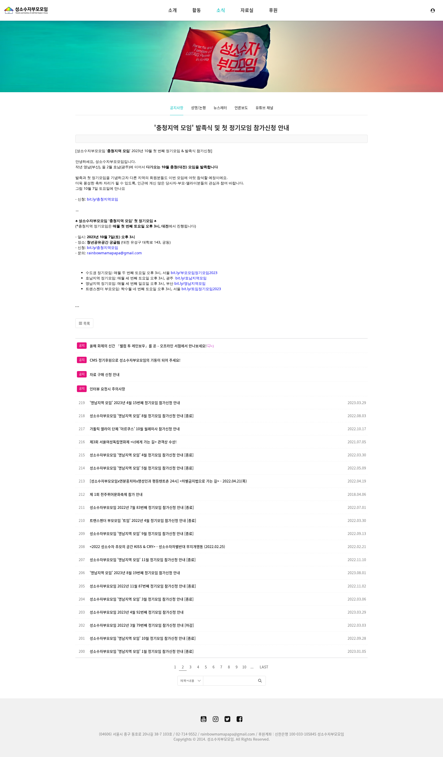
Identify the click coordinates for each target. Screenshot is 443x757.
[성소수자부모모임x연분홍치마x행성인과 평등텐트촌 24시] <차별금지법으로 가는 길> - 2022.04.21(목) (168, 480)
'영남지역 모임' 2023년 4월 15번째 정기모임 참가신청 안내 (135, 402)
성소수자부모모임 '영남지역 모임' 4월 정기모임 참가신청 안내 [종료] (142, 454)
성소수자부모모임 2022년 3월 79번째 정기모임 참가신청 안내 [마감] (142, 625)
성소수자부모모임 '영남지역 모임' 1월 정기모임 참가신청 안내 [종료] (142, 651)
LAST (264, 666)
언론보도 (241, 107)
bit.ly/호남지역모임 (191, 278)
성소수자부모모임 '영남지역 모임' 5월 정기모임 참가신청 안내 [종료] (142, 467)
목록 (86, 323)
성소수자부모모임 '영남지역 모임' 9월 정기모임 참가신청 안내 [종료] (142, 533)
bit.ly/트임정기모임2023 (201, 288)
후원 (273, 10)
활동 (196, 10)
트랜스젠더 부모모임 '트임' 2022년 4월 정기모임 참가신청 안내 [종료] (143, 520)
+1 (212, 346)
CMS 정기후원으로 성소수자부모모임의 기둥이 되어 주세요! (135, 360)
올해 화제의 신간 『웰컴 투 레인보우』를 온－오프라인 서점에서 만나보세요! (148, 345)
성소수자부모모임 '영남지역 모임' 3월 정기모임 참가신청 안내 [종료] (142, 599)
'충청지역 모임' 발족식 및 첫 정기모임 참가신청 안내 (221, 127)
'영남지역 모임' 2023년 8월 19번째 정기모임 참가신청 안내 (135, 572)
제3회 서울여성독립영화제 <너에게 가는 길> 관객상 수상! (133, 441)
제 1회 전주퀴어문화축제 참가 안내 (116, 494)
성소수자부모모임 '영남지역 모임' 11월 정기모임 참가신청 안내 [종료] (143, 559)
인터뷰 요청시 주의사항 (107, 388)
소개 (172, 10)
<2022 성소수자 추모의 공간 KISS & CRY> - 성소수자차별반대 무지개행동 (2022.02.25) (157, 546)
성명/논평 (198, 107)
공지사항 (176, 107)
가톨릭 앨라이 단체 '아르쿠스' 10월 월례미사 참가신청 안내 (135, 428)
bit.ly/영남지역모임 (190, 283)
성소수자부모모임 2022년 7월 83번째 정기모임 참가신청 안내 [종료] (142, 507)
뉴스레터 (220, 107)
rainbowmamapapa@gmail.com (114, 252)
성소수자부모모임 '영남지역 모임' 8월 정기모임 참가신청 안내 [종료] (142, 415)
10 (244, 666)
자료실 (247, 10)
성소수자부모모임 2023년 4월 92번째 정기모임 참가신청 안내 (137, 612)
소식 (220, 10)
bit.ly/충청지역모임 (102, 199)
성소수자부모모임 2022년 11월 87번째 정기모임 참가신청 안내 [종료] (143, 585)
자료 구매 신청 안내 (104, 374)
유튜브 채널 (264, 107)
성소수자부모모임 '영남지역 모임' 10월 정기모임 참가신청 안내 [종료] (143, 638)
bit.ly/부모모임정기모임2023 (194, 272)
